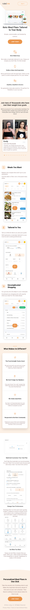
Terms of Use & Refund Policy (19, 607)
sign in (22, 3)
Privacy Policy (6, 607)
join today (15, 41)
